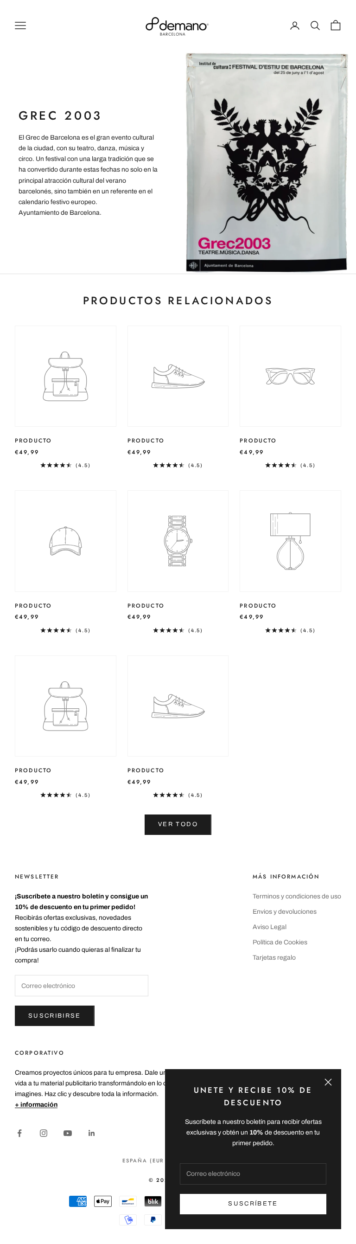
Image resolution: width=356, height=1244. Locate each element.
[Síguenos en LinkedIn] (91, 1133)
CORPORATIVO (39, 1053)
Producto (33, 440)
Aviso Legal (269, 926)
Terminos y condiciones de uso (297, 896)
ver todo (178, 824)
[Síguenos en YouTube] (67, 1133)
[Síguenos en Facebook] (19, 1133)
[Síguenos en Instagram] (43, 1133)
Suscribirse (54, 1016)
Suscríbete (253, 1203)
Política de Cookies (280, 942)
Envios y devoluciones (285, 911)
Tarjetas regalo (274, 957)
